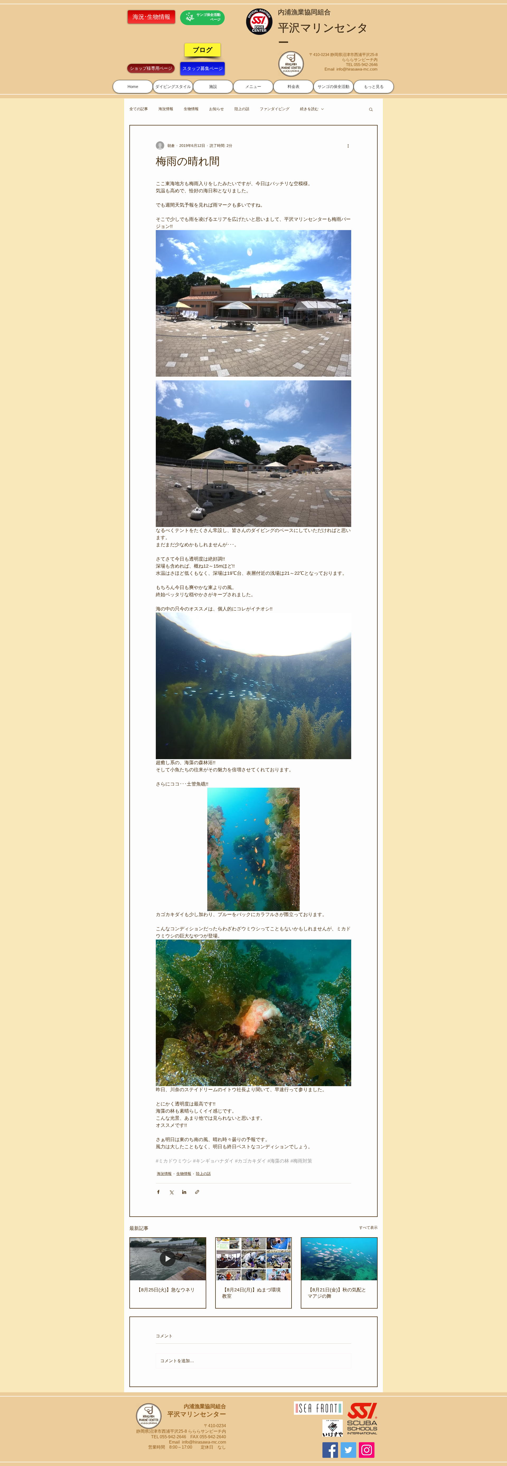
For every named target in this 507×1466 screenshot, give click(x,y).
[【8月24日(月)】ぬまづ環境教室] (254, 1259)
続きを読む (309, 109)
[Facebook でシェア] (158, 1191)
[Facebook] (330, 1450)
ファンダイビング (274, 109)
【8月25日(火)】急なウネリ (165, 1289)
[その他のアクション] (348, 145)
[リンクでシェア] (197, 1191)
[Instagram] (366, 1450)
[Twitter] (348, 1450)
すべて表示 (368, 1227)
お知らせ (216, 109)
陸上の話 (241, 109)
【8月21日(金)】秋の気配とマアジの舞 (337, 1293)
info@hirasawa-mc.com (357, 69)
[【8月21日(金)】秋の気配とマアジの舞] (339, 1259)
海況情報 (165, 109)
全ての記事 (138, 109)
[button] (173, 86)
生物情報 (191, 109)
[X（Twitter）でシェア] (171, 1191)
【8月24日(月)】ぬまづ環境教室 (251, 1293)
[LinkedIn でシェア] (184, 1191)
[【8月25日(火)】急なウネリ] (168, 1259)
